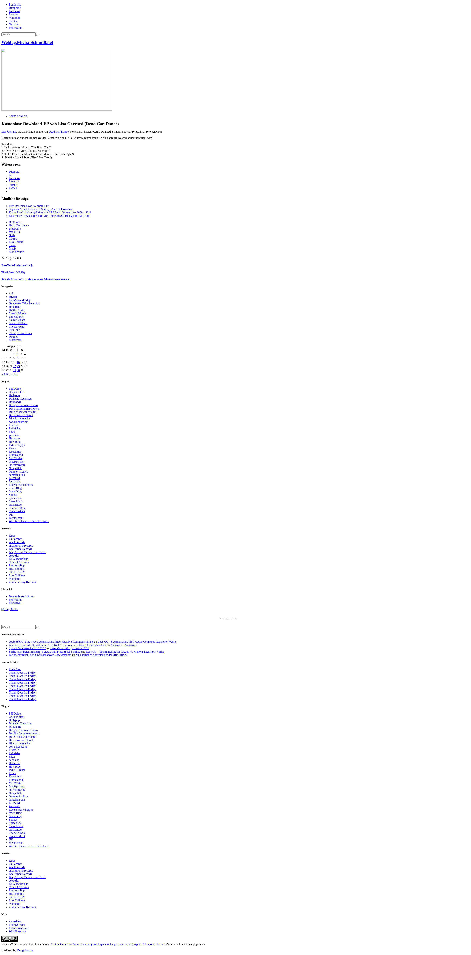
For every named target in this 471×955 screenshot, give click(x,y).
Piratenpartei (16, 316)
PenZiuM (14, 478)
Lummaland (16, 455)
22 (14, 366)
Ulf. (11, 514)
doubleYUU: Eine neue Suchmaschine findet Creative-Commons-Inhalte (51, 641)
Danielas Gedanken (20, 398)
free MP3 (14, 232)
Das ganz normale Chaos (23, 405)
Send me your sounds (228, 619)
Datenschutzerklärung (21, 596)
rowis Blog (15, 488)
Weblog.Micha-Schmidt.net (27, 42)
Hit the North (16, 310)
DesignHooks (25, 950)
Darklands (15, 401)
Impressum (15, 27)
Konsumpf (15, 451)
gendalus (14, 435)
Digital (13, 296)
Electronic (15, 228)
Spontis (13, 494)
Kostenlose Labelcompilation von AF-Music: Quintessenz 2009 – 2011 (50, 212)
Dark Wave (15, 222)
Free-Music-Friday (20, 300)
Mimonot (14, 578)
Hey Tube (14, 441)
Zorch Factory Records (22, 582)
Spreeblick (15, 498)
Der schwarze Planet (21, 415)
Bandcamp (15, 4)
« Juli (4, 374)
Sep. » (13, 374)
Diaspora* (15, 7)
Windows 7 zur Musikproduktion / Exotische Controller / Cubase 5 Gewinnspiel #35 (58, 645)
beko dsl (14, 555)
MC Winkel (15, 458)
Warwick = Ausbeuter (124, 645)
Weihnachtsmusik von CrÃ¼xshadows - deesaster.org (40, 654)
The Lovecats (17, 326)
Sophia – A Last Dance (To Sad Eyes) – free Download (41, 209)
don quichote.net (18, 421)
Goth (12, 235)
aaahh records (17, 542)
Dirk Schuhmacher (20, 418)
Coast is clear (16, 392)
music (12, 245)
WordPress (15, 339)
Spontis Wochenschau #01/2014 (27, 648)
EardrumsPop (17, 565)
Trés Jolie (14, 329)
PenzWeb (14, 481)
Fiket (12, 431)
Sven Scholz (16, 501)
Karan (12, 448)
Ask (11, 293)
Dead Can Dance (59, 131)
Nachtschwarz (17, 464)
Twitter (13, 21)
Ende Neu (15, 669)
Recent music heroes (21, 484)
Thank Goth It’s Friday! (22, 672)
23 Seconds (15, 538)
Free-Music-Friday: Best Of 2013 (69, 648)
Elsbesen (14, 425)
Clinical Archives (19, 562)
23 (18, 366)
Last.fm (13, 14)
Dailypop (14, 395)
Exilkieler (14, 428)
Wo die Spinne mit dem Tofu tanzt (29, 521)
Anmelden (15, 921)
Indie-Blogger (17, 445)
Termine (13, 24)
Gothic (13, 238)
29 (14, 370)
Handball (14, 306)
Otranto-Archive (18, 471)
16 (18, 362)
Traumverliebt (17, 511)
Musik (12, 248)
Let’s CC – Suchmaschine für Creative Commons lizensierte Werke (137, 641)
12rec (12, 535)
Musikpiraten (16, 461)
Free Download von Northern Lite (29, 205)
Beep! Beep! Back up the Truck (27, 552)
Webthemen (16, 517)
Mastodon (14, 17)
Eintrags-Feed (17, 924)
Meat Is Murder (18, 313)
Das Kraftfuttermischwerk (24, 408)
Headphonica (16, 568)
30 (18, 370)
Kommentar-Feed (19, 928)
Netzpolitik (15, 468)
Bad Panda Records (20, 548)
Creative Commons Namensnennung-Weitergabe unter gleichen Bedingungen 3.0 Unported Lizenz (107, 944)
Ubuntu (13, 336)
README (15, 603)
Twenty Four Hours (20, 333)
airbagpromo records (21, 545)
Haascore (14, 438)
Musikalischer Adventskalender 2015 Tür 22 (101, 654)
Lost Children (17, 575)
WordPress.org (17, 931)
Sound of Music (18, 115)
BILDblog (15, 388)
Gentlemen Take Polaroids (24, 303)
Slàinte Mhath (17, 320)
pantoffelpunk (17, 474)
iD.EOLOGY (17, 572)
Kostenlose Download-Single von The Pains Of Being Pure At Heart (49, 215)
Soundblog (15, 491)
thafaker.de (15, 504)
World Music (16, 251)
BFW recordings (18, 558)
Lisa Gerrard (8, 131)
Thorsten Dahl (17, 508)
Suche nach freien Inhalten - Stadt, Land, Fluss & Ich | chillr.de (45, 651)
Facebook (14, 11)
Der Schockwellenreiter (22, 411)
